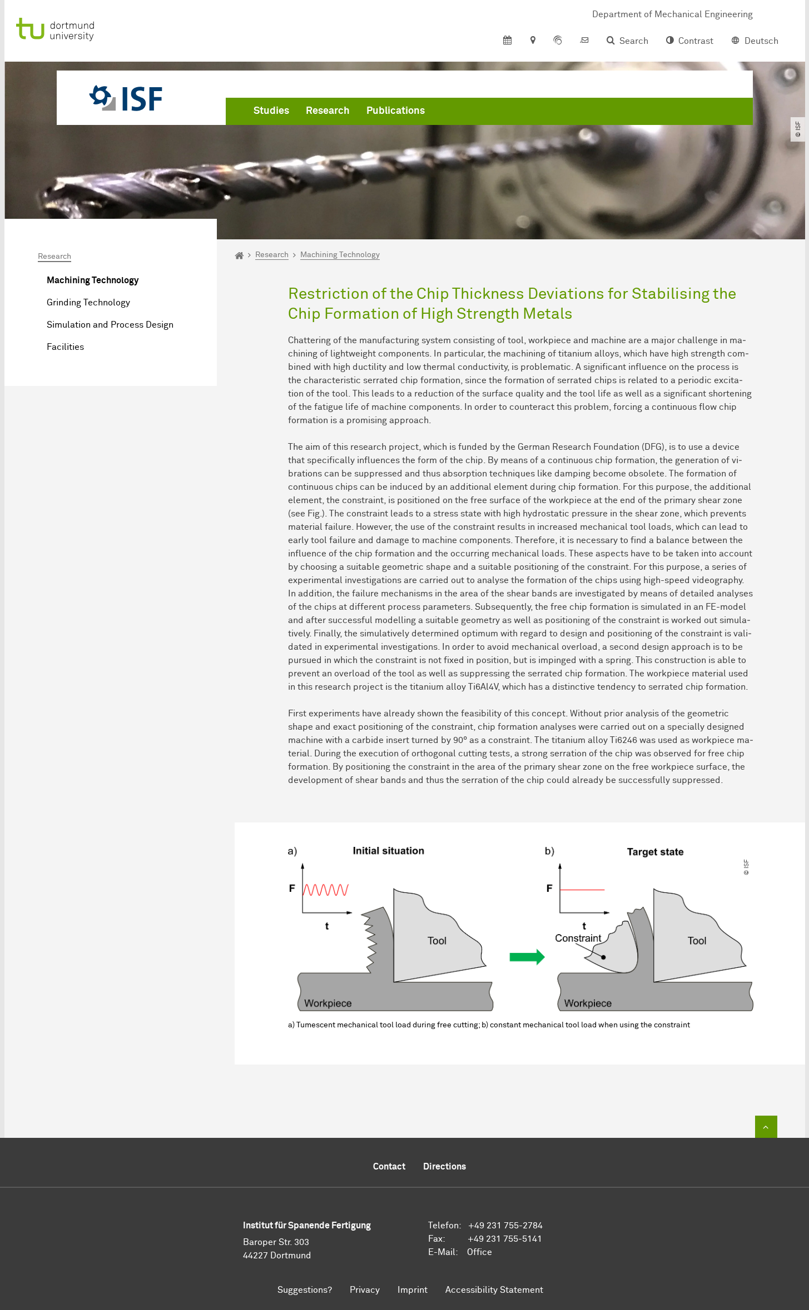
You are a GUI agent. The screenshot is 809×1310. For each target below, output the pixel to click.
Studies (271, 111)
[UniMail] (584, 41)
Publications (395, 111)
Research (328, 111)
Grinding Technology (88, 302)
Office (479, 1252)
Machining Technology (92, 280)
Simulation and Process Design (110, 324)
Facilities (65, 347)
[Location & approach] (532, 41)
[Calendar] (507, 41)
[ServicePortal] (557, 41)
